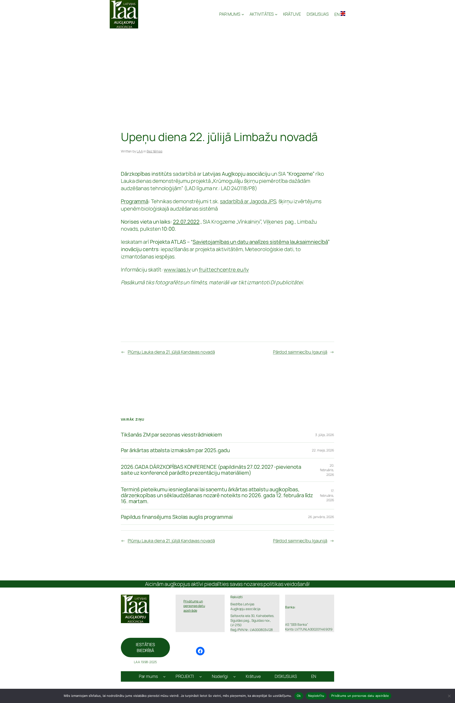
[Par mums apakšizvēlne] (164, 676)
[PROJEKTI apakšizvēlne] (200, 676)
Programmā (134, 201)
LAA (140, 151)
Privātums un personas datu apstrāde (360, 696)
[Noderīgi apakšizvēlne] (234, 676)
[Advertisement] (227, 64)
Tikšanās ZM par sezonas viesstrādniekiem (171, 435)
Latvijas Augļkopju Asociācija (179, 14)
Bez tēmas (154, 151)
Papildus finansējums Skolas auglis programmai (177, 517)
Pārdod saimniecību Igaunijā (300, 352)
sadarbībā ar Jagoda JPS (248, 201)
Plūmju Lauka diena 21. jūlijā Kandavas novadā (171, 352)
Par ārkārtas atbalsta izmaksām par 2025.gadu (175, 450)
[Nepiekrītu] (449, 696)
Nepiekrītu (316, 696)
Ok (299, 696)
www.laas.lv (177, 269)
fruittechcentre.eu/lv (224, 269)
